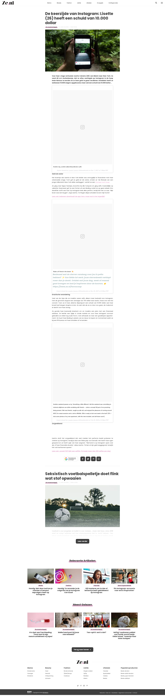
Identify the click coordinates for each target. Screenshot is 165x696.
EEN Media (45, 692)
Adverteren (115, 693)
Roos (75, 27)
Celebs (105, 676)
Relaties (86, 676)
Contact (135, 693)
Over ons (108, 693)
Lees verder (82, 541)
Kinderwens (31, 671)
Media (105, 678)
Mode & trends (68, 671)
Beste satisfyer (125, 678)
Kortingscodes (113, 3)
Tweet (88, 459)
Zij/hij (85, 673)
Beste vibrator (125, 671)
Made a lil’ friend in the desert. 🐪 (63, 271)
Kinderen (30, 676)
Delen (82, 459)
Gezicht (47, 673)
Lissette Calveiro (73, 170)
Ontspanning (49, 676)
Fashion (69, 3)
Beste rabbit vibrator (127, 673)
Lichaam (48, 678)
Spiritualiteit (106, 673)
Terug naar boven (81, 649)
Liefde (79, 3)
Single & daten (88, 671)
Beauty (59, 3)
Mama (49, 3)
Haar (46, 671)
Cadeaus (67, 676)
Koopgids (100, 3)
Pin (93, 459)
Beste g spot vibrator (127, 676)
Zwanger (30, 673)
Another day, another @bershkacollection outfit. (67, 167)
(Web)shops (68, 673)
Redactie (102, 693)
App (98, 459)
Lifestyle (89, 3)
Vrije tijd (105, 671)
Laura (76, 482)
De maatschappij (51, 27)
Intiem (85, 678)
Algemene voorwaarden (125, 693)
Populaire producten (129, 668)
